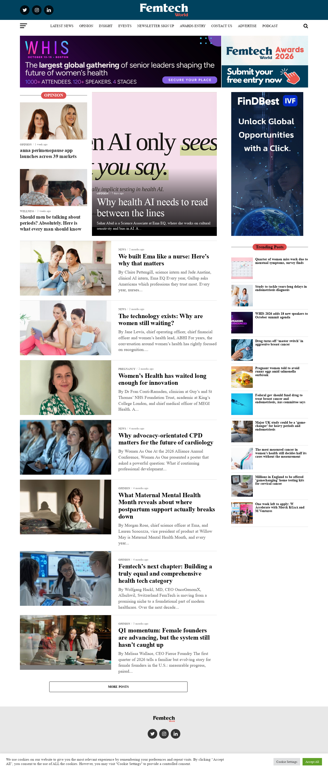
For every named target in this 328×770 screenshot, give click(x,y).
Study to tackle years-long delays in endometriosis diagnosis (281, 288)
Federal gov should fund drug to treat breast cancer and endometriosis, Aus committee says (280, 398)
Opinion (86, 26)
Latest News (61, 26)
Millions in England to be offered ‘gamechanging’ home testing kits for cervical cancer (279, 480)
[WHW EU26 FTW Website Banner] (120, 86)
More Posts (118, 686)
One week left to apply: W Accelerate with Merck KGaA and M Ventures (279, 507)
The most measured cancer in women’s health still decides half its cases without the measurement (280, 452)
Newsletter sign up (155, 26)
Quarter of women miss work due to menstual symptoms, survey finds (281, 260)
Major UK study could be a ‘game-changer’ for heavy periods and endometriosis (280, 425)
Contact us (221, 26)
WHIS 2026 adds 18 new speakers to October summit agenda (281, 315)
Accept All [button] (312, 762)
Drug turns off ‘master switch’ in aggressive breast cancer (279, 342)
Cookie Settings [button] (286, 762)
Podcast (270, 26)
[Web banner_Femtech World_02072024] (267, 235)
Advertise (247, 26)
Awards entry (193, 26)
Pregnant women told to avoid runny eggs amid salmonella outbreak (277, 371)
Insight (106, 26)
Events (125, 26)
